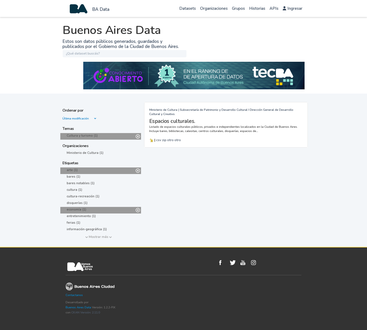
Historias (257, 8)
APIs (274, 8)
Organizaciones (214, 8)
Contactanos (74, 295)
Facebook (223, 262)
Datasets (187, 8)
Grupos (238, 8)
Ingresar (294, 8)
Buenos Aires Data (78, 307)
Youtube (244, 262)
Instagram (255, 262)
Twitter (234, 262)
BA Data (100, 9)
